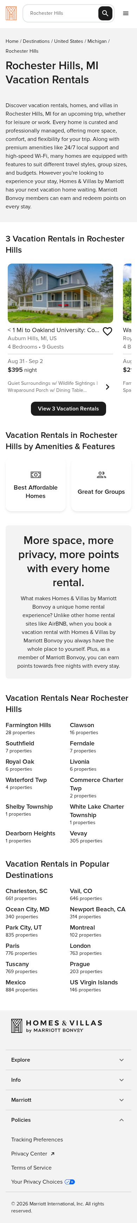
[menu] (125, 13)
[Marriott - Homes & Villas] (11, 13)
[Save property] (107, 331)
